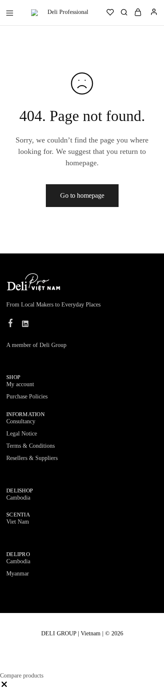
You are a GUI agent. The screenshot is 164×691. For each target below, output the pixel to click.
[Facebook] (10, 324)
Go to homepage (82, 195)
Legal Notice (21, 433)
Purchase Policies (27, 396)
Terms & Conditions (30, 446)
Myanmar (17, 573)
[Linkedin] (25, 325)
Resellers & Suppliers (32, 458)
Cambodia (18, 498)
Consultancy (20, 421)
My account (20, 384)
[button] (4, 686)
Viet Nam (17, 522)
